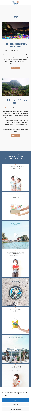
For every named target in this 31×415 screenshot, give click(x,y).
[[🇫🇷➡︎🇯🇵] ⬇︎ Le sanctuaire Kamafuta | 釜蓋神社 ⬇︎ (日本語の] (15, 235)
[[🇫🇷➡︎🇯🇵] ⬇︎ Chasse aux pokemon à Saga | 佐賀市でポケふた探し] (15, 292)
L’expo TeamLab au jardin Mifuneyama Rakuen (15, 45)
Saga (21, 50)
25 (24, 107)
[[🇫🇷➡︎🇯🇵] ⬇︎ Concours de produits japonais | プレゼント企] (15, 206)
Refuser (15, 404)
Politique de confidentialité (15, 413)
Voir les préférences (15, 409)
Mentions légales (15, 154)
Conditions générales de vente (15, 156)
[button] (28, 389)
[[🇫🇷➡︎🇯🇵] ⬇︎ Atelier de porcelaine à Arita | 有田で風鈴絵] (15, 349)
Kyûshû (17, 50)
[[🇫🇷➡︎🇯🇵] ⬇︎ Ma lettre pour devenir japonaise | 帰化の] (15, 377)
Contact (23, 158)
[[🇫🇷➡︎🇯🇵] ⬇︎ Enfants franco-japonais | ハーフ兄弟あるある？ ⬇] (15, 177)
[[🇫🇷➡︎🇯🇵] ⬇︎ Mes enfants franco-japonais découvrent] (15, 320)
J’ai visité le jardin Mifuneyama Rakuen (15, 101)
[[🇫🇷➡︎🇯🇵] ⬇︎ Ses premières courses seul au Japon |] (15, 263)
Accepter (15, 400)
